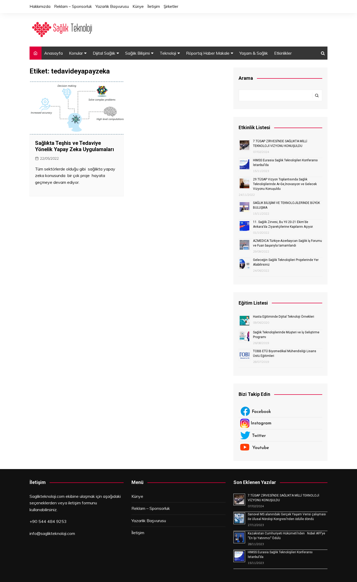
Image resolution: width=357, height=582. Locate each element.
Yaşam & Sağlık (253, 53)
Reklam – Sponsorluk (73, 6)
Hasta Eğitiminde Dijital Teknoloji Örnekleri (283, 316)
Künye (138, 6)
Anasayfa (53, 53)
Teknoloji (168, 53)
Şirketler (171, 6)
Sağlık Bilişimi (137, 53)
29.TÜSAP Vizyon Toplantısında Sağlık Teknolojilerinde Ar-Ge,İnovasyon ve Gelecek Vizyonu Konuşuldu (285, 184)
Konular (76, 53)
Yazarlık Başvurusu (112, 6)
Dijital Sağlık (104, 53)
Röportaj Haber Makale (207, 53)
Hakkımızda (40, 6)
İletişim (153, 6)
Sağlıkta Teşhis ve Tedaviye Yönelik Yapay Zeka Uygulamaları (74, 146)
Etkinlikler (283, 53)
